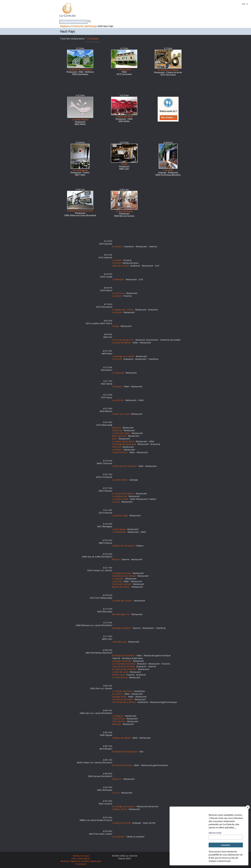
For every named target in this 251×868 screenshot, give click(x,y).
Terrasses (92, 38)
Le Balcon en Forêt (121, 823)
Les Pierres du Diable (122, 699)
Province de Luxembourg (83, 26)
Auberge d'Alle (119, 696)
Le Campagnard (80, 170)
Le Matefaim (118, 279)
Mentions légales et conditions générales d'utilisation (81, 862)
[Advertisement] (128, 10)
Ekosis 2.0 (117, 779)
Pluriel (124, 164)
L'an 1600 (168, 170)
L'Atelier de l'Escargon (123, 545)
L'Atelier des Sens (124, 117)
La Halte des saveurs (122, 600)
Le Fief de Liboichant (122, 691)
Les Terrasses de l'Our (123, 340)
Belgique (64, 26)
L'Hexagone (118, 716)
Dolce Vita (117, 430)
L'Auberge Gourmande (123, 356)
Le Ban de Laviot (120, 672)
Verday (115, 326)
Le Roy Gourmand (124, 211)
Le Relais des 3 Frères (123, 309)
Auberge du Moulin (121, 628)
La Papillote (118, 372)
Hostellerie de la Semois (124, 576)
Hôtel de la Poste (120, 265)
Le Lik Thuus (118, 293)
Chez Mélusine (119, 641)
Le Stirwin (117, 246)
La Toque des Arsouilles (123, 663)
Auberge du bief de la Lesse (80, 211)
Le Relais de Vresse (121, 573)
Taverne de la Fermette (123, 666)
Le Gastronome (119, 496)
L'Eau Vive (117, 581)
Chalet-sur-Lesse (121, 414)
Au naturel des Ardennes (124, 669)
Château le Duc (119, 809)
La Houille (117, 312)
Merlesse (116, 724)
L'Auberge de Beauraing (124, 444)
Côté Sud (116, 447)
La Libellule (118, 400)
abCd (114, 438)
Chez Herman (119, 721)
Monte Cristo (118, 674)
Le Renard (117, 386)
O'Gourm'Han (118, 718)
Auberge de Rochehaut (123, 655)
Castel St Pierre (120, 452)
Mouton (116, 559)
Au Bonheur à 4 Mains (168, 70)
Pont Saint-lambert (122, 584)
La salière (117, 260)
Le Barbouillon (124, 69)
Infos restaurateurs (80, 858)
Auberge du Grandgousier (125, 751)
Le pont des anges (121, 433)
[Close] (248, 807)
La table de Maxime (121, 342)
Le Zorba (116, 263)
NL (247, 4)
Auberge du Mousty (121, 661)
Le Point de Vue (119, 677)
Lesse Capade (119, 529)
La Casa (116, 501)
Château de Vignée (121, 738)
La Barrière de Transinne (124, 466)
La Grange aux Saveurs (123, 806)
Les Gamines (118, 836)
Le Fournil (117, 359)
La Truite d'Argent (80, 119)
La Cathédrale (119, 532)
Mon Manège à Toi (121, 614)
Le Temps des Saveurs (123, 493)
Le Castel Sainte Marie (123, 441)
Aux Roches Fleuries (122, 765)
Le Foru (116, 792)
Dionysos (116, 427)
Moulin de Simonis (121, 587)
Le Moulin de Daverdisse (80, 69)
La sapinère (118, 578)
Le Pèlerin (117, 449)
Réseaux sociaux (81, 855)
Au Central (117, 694)
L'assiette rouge (120, 515)
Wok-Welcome (119, 436)
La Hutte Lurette (120, 499)
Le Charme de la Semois (124, 702)
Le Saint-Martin (120, 480)
